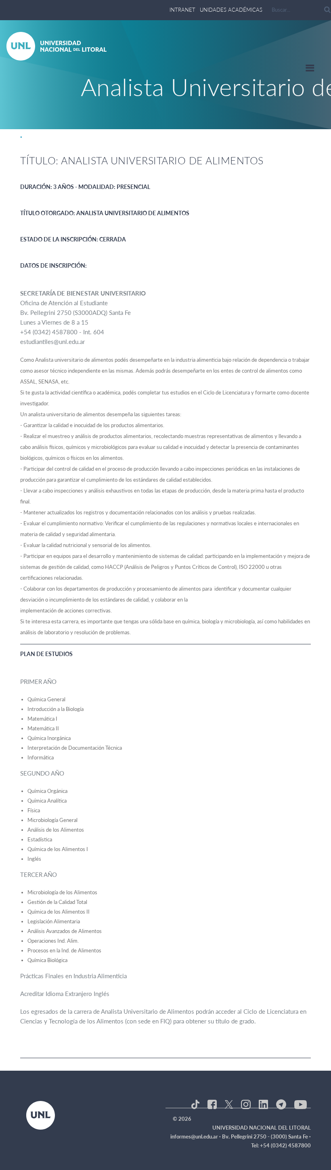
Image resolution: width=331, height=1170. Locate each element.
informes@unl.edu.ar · (196, 1136)
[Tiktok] (195, 1104)
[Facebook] (212, 1104)
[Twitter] (229, 1104)
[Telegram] (281, 1104)
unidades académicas (231, 9)
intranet (182, 9)
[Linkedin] (263, 1104)
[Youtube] (300, 1104)
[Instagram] (245, 1104)
